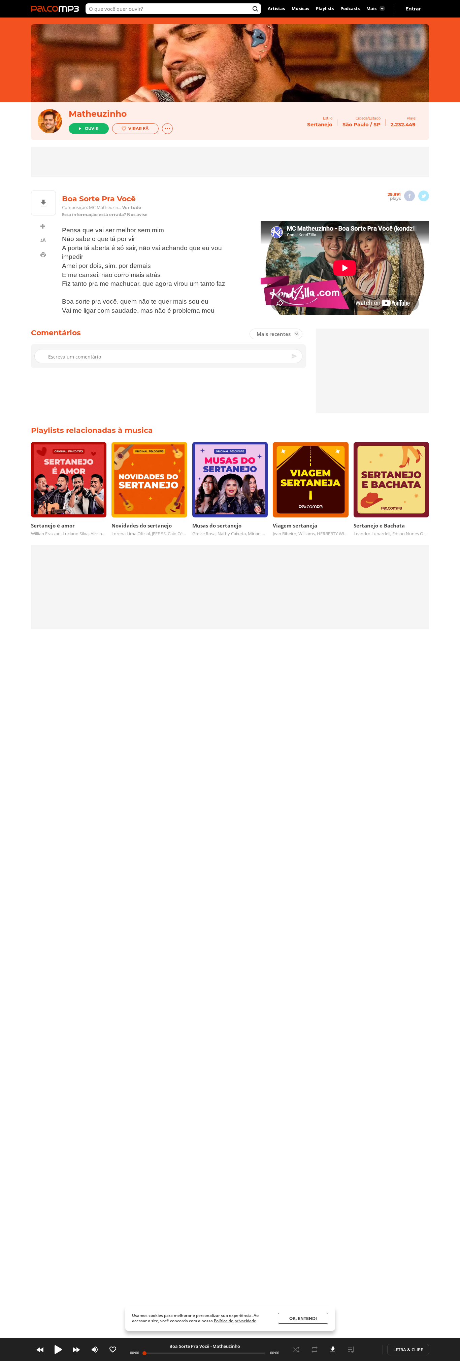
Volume (95, 1349)
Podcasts (350, 9)
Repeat (314, 1349)
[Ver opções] (167, 128)
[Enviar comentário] (295, 356)
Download (333, 1349)
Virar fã (138, 128)
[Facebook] (409, 196)
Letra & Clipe (408, 1350)
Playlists (325, 9)
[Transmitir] (369, 1349)
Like (113, 1349)
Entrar (413, 9)
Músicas (300, 9)
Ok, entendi (303, 1318)
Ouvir (92, 128)
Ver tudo (131, 207)
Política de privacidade (235, 1321)
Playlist (351, 1349)
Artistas (276, 9)
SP (377, 124)
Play (58, 1349)
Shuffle (296, 1349)
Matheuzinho (98, 114)
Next (76, 1349)
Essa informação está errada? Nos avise (104, 214)
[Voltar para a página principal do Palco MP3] (56, 9)
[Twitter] (423, 196)
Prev (40, 1349)
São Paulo (355, 124)
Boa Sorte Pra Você (189, 1346)
